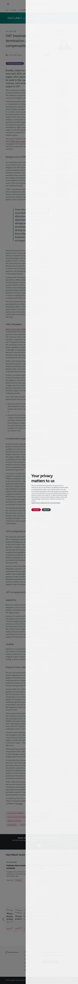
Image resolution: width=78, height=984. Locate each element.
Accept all (36, 509)
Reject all (46, 509)
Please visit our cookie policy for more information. (45, 503)
